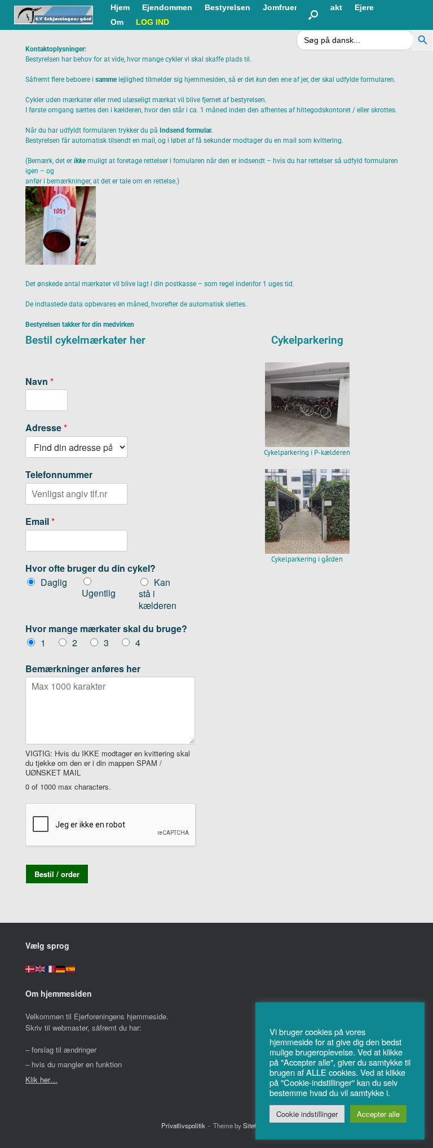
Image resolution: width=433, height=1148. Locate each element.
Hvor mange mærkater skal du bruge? (106, 629)
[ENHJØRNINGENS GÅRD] (53, 15)
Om (117, 22)
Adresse (46, 428)
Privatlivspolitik (183, 1125)
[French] (51, 968)
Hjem (120, 7)
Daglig (54, 582)
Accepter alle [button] (378, 1113)
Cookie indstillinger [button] (307, 1113)
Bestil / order (56, 874)
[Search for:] (355, 40)
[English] (41, 968)
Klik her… (41, 1079)
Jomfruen (281, 7)
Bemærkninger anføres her (82, 669)
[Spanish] (71, 968)
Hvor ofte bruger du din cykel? (90, 569)
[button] (313, 15)
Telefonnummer (58, 475)
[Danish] (30, 968)
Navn (39, 382)
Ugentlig (99, 592)
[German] (61, 968)
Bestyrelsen (227, 7)
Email (40, 522)
